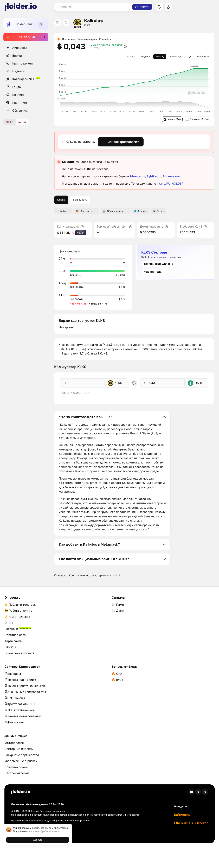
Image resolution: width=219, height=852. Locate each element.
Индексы (18, 71)
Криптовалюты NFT (21, 704)
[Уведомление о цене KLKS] (66, 22)
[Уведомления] (159, 7)
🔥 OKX (117, 673)
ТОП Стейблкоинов (21, 710)
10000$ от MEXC (24, 37)
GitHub (160, 211)
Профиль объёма (199, 119)
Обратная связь (15, 635)
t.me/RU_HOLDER (171, 183)
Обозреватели (115, 211)
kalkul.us (64, 211)
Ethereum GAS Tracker (191, 823)
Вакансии (11, 629)
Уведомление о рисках (20, 761)
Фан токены (15, 722)
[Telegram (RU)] (205, 792)
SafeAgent (182, 814)
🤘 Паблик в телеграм (20, 604)
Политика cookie (16, 767)
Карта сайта (13, 641)
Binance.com (172, 176)
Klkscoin (141, 211)
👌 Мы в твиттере (17, 616)
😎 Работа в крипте (18, 610)
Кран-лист (19, 102)
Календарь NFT (23, 79)
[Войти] (168, 7)
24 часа (131, 56)
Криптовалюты (23, 63)
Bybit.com (154, 176)
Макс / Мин (174, 119)
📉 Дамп (118, 610)
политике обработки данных (44, 831)
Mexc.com (137, 176)
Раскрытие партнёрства (21, 755)
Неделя (145, 56)
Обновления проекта (19, 653)
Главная (59, 575)
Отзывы (10, 647)
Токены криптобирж (21, 679)
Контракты (86, 211)
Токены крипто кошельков (26, 686)
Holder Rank (24, 24)
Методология (14, 743)
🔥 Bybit (117, 679)
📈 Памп (118, 604)
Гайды (16, 87)
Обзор (61, 199)
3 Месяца (175, 56)
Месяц (160, 56)
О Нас (8, 622)
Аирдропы (19, 47)
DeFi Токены (16, 698)
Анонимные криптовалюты (26, 692)
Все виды (14, 673)
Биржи (17, 55)
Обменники (20, 110)
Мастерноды (100, 575)
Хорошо (37, 839)
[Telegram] (198, 792)
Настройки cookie (17, 773)
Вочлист (18, 94)
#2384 (81, 232)
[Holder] (20, 792)
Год (189, 56)
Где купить (80, 199)
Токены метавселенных (24, 716)
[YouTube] (191, 792)
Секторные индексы (19, 749)
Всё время (203, 56)
